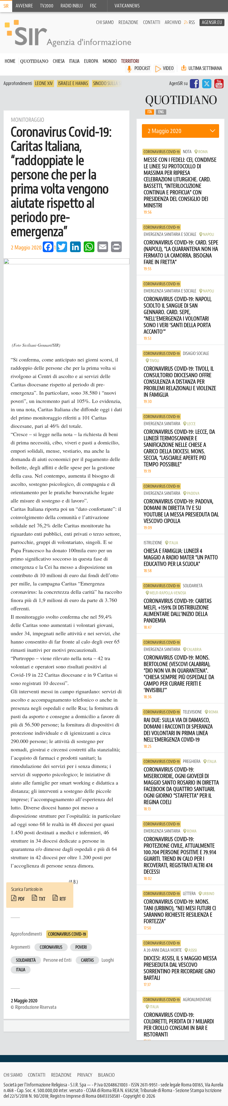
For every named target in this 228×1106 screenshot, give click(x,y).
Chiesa (59, 61)
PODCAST (142, 68)
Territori (130, 61)
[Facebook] (194, 83)
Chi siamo (105, 22)
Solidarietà (26, 960)
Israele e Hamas (73, 84)
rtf (63, 899)
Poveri (81, 947)
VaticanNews (127, 6)
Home (10, 61)
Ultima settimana (205, 68)
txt (42, 899)
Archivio (173, 22)
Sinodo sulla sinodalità (116, 84)
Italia (74, 61)
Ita (150, 112)
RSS (192, 22)
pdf (21, 899)
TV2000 (46, 6)
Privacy (84, 1075)
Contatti (151, 22)
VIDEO (168, 68)
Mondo (110, 61)
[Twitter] (206, 83)
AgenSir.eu (212, 22)
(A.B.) (73, 882)
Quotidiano (34, 61)
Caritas (87, 960)
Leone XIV (44, 84)
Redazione (128, 22)
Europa (91, 61)
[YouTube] (218, 83)
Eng (161, 112)
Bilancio (106, 1075)
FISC (93, 6)
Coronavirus (51, 947)
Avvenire (24, 6)
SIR (6, 6)
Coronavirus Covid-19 (67, 934)
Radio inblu (72, 6)
